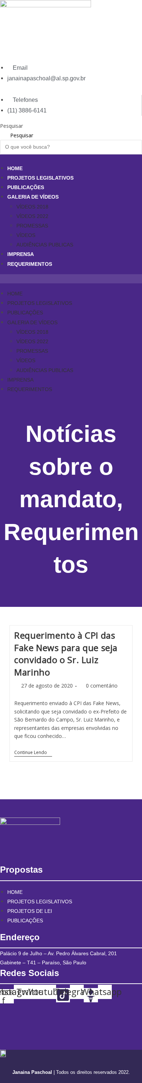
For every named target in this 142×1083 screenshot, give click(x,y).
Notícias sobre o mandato (68, 466)
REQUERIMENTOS (29, 264)
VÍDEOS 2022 (32, 216)
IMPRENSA (20, 254)
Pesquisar (11, 125)
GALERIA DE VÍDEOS (33, 197)
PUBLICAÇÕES (25, 187)
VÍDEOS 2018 (32, 207)
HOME (15, 168)
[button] (71, 278)
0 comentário (102, 685)
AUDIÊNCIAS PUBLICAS (44, 245)
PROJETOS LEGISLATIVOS (40, 178)
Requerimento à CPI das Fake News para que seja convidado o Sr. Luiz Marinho (66, 653)
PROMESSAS (32, 226)
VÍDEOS (25, 235)
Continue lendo (33, 753)
